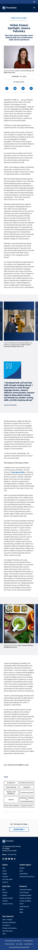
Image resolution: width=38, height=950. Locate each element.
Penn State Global (19, 18)
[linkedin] (23, 88)
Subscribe (18, 829)
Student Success (26, 783)
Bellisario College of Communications (26, 799)
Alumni (11, 799)
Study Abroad (11, 787)
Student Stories (27, 806)
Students (26, 787)
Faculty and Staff (26, 792)
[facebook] (6, 88)
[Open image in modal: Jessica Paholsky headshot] (19, 57)
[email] (31, 88)
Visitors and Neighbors (11, 792)
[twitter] (15, 88)
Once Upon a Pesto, (18, 472)
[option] (19, 324)
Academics (11, 783)
